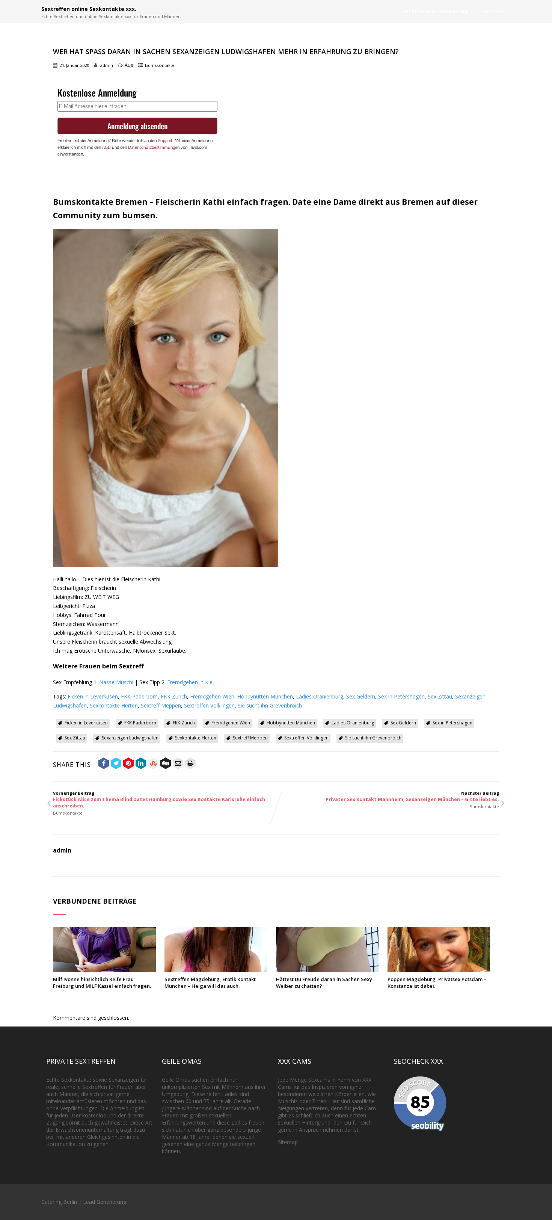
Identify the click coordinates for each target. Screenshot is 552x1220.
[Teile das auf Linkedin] (141, 764)
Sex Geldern (360, 696)
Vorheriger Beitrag (159, 799)
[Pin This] (128, 764)
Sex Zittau (440, 696)
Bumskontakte (160, 65)
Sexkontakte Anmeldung (435, 11)
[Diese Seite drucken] (190, 764)
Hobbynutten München (265, 696)
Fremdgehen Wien (212, 696)
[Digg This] (165, 764)
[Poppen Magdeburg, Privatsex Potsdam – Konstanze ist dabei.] (439, 970)
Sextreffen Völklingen (209, 705)
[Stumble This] (153, 764)
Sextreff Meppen (161, 705)
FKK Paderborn (139, 696)
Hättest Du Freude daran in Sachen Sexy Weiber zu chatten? (324, 982)
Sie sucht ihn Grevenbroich (270, 705)
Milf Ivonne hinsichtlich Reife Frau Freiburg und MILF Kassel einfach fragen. (102, 982)
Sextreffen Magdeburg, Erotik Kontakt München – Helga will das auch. (210, 982)
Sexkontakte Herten (114, 705)
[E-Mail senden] (178, 764)
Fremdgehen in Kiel (190, 682)
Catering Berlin (59, 1201)
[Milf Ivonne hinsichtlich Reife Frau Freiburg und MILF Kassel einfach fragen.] (104, 970)
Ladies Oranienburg (319, 696)
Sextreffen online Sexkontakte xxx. (88, 8)
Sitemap (288, 1142)
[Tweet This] (116, 764)
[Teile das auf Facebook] (103, 764)
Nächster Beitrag (412, 796)
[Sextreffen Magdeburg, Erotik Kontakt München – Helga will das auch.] (215, 970)
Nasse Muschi (116, 682)
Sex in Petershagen (401, 696)
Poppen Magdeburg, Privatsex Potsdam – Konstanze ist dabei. (437, 982)
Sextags (493, 11)
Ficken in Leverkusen (93, 696)
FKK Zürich (174, 696)
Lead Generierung (104, 1201)
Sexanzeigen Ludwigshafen (130, 738)
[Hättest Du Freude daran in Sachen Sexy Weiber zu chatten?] (327, 970)
